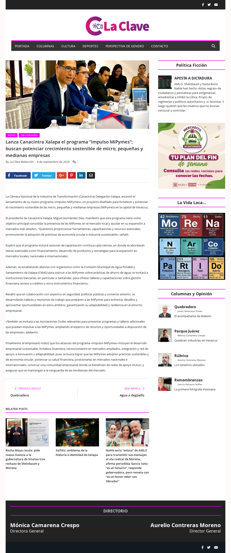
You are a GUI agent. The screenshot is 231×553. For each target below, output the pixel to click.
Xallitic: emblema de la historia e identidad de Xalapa (77, 452)
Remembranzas (188, 380)
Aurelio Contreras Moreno (192, 360)
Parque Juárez (186, 331)
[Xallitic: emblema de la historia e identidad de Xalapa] (77, 432)
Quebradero (19, 395)
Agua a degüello (132, 395)
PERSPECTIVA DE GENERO (125, 46)
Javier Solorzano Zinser (190, 311)
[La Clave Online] (118, 25)
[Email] (91, 175)
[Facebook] (203, 5)
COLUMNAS (45, 46)
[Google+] (62, 175)
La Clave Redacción (22, 162)
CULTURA (68, 46)
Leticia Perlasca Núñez (190, 384)
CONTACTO (159, 46)
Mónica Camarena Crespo (191, 335)
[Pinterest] (72, 175)
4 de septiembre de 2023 (53, 162)
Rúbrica (181, 355)
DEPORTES (90, 46)
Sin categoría (29, 135)
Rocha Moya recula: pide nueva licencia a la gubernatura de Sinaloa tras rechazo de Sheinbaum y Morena (25, 459)
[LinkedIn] (81, 175)
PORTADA (22, 46)
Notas (11, 135)
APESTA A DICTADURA (193, 78)
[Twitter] (209, 5)
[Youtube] (216, 5)
